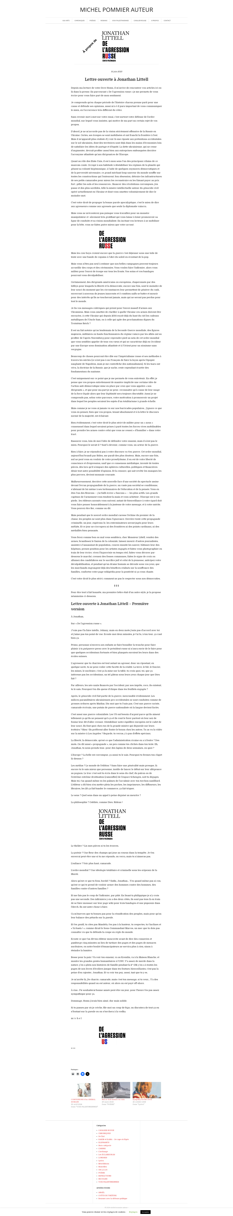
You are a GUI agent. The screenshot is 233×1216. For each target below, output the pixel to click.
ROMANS (104, 20)
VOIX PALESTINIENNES (120, 20)
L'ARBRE (102, 1148)
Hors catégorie (104, 1145)
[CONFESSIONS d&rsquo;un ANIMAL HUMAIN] (85, 1090)
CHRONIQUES (80, 20)
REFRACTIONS (104, 1176)
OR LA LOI (102, 1170)
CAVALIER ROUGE (140, 20)
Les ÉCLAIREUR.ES (106, 1155)
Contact (167, 20)
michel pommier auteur (116, 9)
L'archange (103, 1152)
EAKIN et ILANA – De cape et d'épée (113, 1139)
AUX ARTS (66, 20)
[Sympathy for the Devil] (147, 1090)
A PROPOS (155, 20)
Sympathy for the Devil (142, 1099)
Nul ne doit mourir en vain (113, 1099)
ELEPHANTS (103, 1142)
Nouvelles (102, 1167)
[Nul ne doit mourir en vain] (116, 1090)
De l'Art (101, 1136)
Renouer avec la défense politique (112, 1198)
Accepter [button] (145, 1212)
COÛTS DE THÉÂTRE (107, 1195)
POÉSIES (93, 20)
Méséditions (103, 1164)
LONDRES (102, 1158)
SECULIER (102, 1179)
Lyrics (101, 1161)
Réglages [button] (133, 1212)
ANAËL (101, 1192)
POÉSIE (101, 1173)
